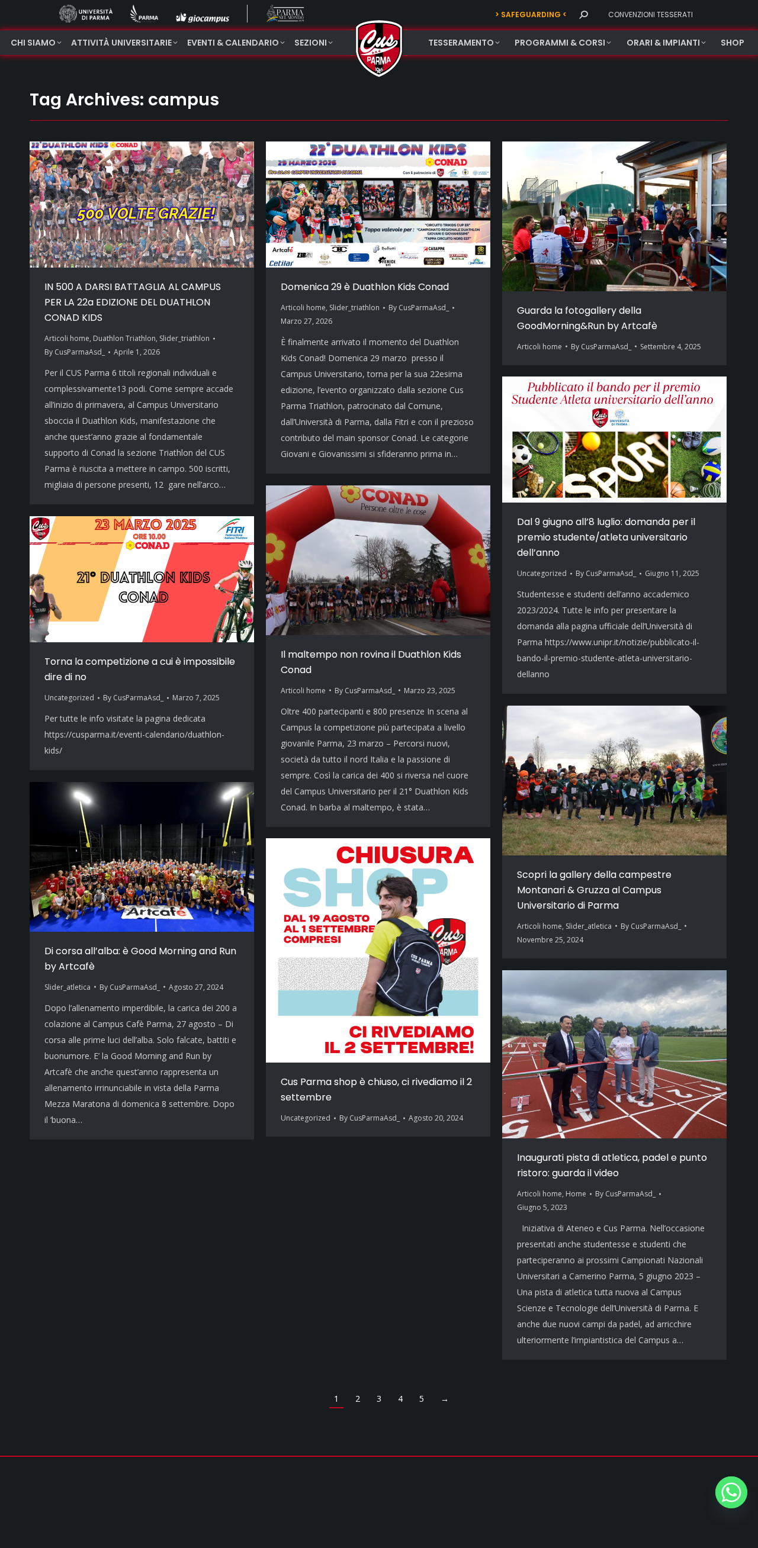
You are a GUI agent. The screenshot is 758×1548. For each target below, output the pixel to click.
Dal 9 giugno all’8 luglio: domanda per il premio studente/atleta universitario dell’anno (606, 537)
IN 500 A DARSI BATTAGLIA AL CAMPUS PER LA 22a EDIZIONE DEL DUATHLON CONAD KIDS (132, 302)
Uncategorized (542, 573)
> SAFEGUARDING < (531, 14)
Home (576, 1194)
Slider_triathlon (184, 338)
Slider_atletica (589, 926)
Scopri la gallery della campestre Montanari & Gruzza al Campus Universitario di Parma (594, 890)
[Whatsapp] (731, 1492)
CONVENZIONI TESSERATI (650, 14)
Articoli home (66, 338)
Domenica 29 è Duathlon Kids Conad (365, 287)
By (74, 352)
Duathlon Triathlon (124, 338)
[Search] (583, 15)
